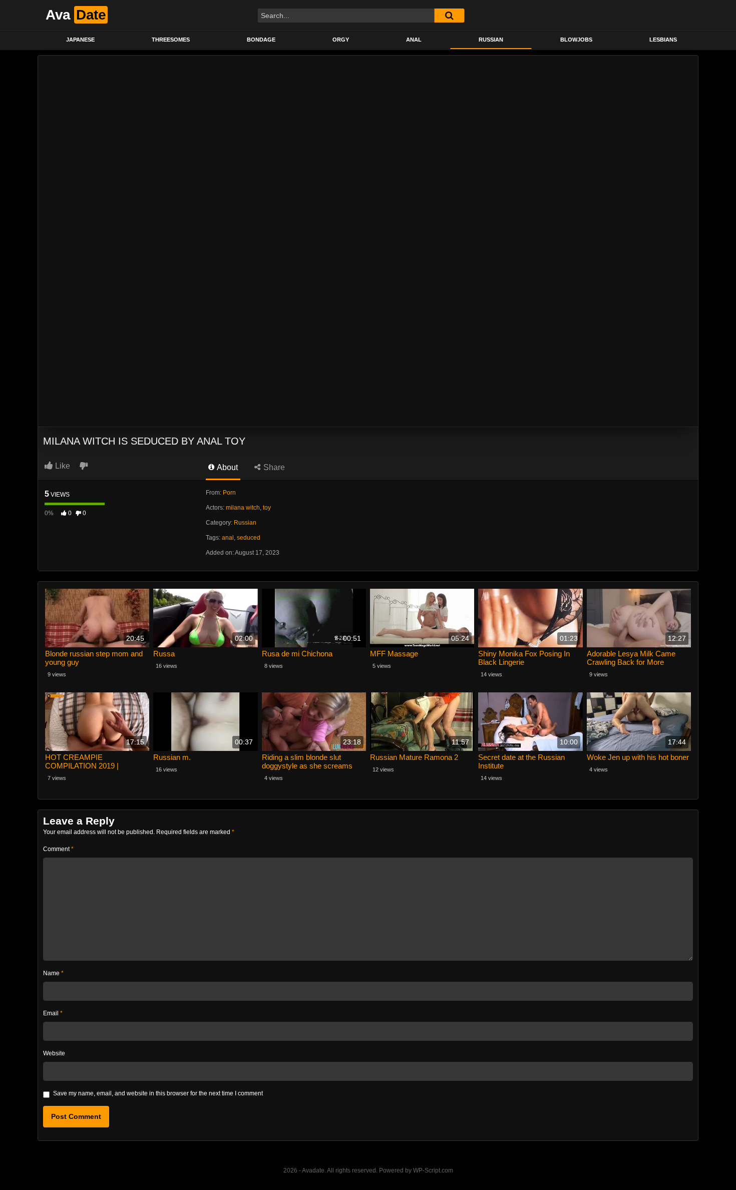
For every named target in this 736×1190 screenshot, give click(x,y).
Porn (229, 492)
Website (54, 1053)
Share (273, 467)
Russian (491, 40)
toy (267, 507)
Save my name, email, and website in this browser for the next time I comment (158, 1093)
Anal (414, 40)
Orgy (340, 40)
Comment (58, 849)
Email (53, 1013)
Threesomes (171, 40)
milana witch (243, 507)
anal (228, 537)
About (226, 467)
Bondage (261, 40)
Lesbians (663, 40)
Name (53, 973)
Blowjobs (576, 40)
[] (449, 16)
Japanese (80, 40)
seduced (248, 537)
